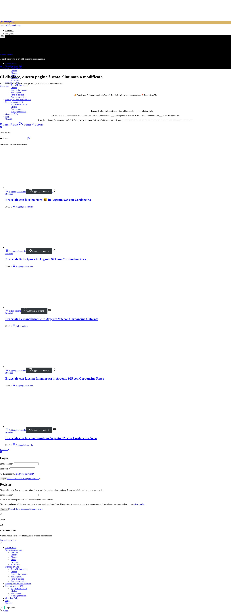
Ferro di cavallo (17, 95)
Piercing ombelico (18, 97)
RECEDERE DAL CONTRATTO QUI (165, 120)
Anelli (13, 559)
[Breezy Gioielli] (13, 64)
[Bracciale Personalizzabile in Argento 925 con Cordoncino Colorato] (25, 307)
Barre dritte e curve (19, 90)
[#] (1, 127)
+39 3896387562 (7, 22)
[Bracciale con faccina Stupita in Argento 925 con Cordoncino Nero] (25, 426)
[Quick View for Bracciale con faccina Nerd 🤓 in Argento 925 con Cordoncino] (54, 191)
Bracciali (9, 194)
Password (5, 469)
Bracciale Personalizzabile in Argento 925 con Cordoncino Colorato (51, 319)
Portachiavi (15, 80)
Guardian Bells (11, 114)
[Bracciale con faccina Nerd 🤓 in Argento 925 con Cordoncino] (25, 188)
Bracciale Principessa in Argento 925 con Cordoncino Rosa (45, 259)
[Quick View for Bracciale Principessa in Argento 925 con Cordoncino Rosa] (54, 251)
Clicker (14, 87)
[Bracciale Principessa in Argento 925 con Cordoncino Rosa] (25, 247)
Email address (6, 464)
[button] (25, 125)
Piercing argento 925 (14, 102)
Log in (3, 479)
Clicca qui (4, 86)
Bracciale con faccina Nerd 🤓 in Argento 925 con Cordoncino (48, 199)
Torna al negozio (7, 540)
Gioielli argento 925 (13, 550)
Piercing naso (16, 92)
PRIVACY (188, 120)
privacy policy (139, 504)
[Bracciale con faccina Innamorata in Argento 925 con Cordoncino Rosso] (25, 367)
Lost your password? (25, 474)
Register (4, 509)
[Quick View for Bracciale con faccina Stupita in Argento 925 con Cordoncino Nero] (54, 430)
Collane (14, 71)
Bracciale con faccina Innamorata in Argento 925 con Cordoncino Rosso (54, 378)
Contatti (8, 119)
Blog (7, 116)
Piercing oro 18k (12, 83)
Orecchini (15, 562)
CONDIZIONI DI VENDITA (135, 120)
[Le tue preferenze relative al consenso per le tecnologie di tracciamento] (4, 607)
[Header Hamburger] (2, 36)
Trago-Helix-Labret (19, 85)
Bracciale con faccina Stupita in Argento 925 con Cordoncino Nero (51, 438)
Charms (14, 73)
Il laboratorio (10, 547)
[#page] (1, 125)
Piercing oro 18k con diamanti (18, 100)
